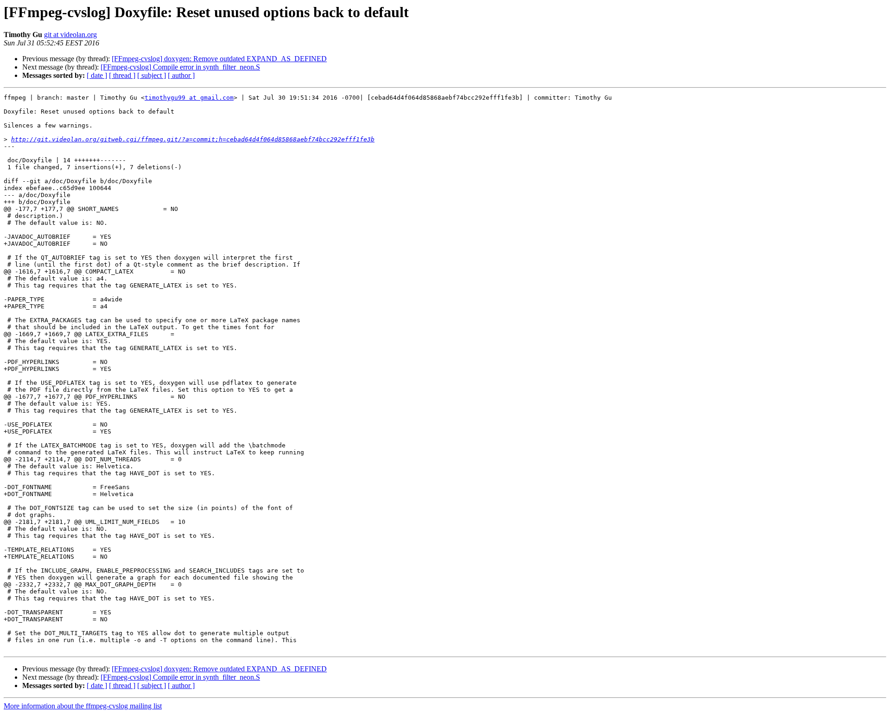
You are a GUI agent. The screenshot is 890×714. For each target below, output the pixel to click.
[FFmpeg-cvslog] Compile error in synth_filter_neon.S (180, 67)
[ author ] (181, 75)
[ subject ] (151, 75)
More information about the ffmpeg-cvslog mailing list (83, 706)
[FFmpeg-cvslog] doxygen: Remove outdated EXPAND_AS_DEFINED (219, 59)
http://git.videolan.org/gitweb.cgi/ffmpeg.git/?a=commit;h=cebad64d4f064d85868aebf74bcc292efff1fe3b (193, 139)
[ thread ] (122, 75)
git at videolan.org (70, 34)
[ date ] (97, 75)
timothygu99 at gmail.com (189, 97)
